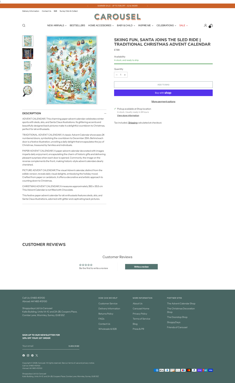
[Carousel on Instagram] (28, 356)
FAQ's (101, 318)
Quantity (118, 69)
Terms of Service (141, 318)
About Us (137, 303)
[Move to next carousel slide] (210, 227)
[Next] (147, 6)
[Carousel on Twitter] (37, 356)
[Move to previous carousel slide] (204, 227)
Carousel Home (141, 308)
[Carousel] (117, 17)
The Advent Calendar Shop (181, 303)
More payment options (163, 101)
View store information (128, 115)
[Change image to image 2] (27, 53)
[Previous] (88, 6)
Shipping (132, 122)
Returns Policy (105, 313)
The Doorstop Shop (177, 317)
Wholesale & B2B (107, 329)
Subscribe (74, 346)
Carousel (41, 363)
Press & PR (138, 329)
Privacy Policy (140, 313)
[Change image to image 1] (27, 41)
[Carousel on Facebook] (24, 356)
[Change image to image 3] (27, 66)
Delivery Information (109, 308)
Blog (135, 324)
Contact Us (104, 324)
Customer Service (108, 303)
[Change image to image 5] (27, 91)
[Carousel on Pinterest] (32, 356)
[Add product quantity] (124, 75)
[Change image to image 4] (27, 78)
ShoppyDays (173, 322)
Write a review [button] (141, 266)
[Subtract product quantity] (116, 75)
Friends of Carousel (177, 327)
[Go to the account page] (205, 25)
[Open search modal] (24, 25)
